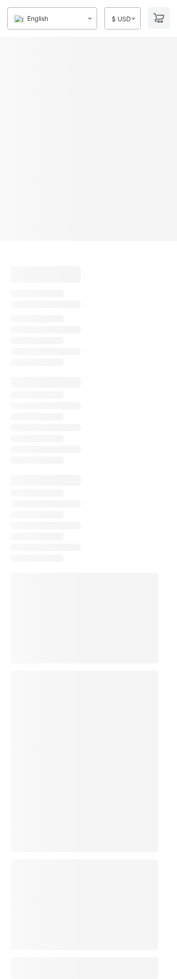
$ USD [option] (121, 19)
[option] (31, 19)
